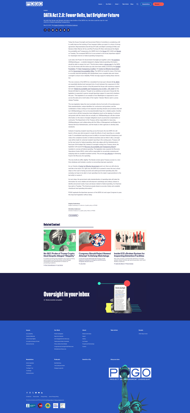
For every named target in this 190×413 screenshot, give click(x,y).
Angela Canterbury (74, 203)
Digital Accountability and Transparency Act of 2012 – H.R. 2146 (94, 89)
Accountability (73, 215)
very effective (108, 153)
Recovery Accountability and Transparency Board (100, 147)
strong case (108, 64)
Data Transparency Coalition (87, 69)
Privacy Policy (50, 400)
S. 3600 (116, 82)
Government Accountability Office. (83, 71)
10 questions (116, 60)
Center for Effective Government (109, 69)
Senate (119, 51)
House (104, 51)
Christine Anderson (74, 209)
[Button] (137, 4)
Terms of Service (58, 400)
